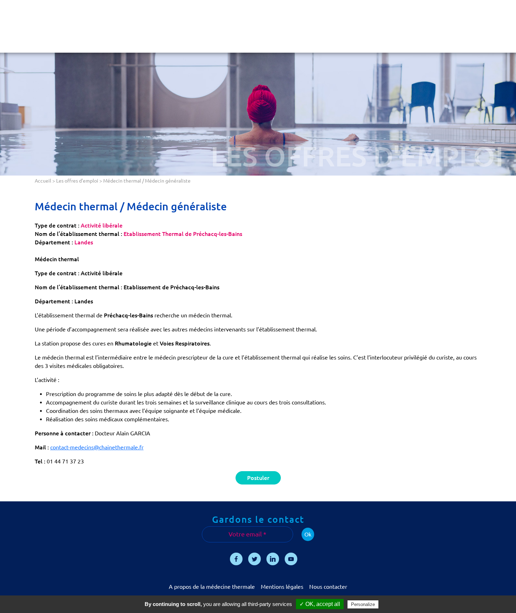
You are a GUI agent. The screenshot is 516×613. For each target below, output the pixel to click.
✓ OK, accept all (319, 604)
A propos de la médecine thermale (212, 587)
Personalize (363, 604)
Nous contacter (328, 587)
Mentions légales (282, 587)
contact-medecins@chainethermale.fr (97, 447)
